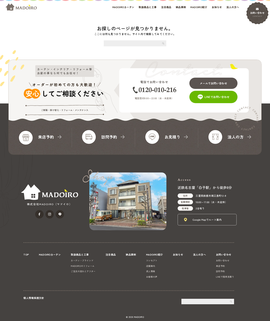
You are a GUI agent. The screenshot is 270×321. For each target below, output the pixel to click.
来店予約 (220, 265)
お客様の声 (151, 276)
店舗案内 (150, 265)
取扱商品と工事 (148, 7)
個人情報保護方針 (33, 298)
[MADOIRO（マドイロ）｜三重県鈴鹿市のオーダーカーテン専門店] (21, 7)
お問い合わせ (257, 12)
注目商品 (166, 7)
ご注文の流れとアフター (83, 271)
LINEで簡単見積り (225, 276)
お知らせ (217, 7)
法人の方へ (232, 7)
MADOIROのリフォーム (83, 265)
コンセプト (151, 260)
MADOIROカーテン (123, 7)
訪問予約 (220, 271)
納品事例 (181, 7)
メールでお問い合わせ (213, 83)
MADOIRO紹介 (198, 7)
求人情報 (150, 271)
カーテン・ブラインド (82, 260)
